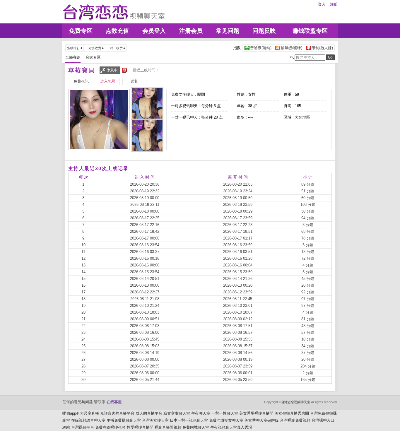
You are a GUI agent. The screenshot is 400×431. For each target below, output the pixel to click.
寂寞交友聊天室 (176, 413)
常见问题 (227, 31)
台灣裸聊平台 (82, 427)
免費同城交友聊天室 (226, 420)
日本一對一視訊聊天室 (189, 420)
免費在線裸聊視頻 (110, 427)
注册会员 (191, 31)
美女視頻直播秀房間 (292, 413)
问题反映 (264, 31)
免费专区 (81, 31)
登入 (322, 4)
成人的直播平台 (149, 413)
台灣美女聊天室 (155, 420)
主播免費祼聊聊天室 (124, 420)
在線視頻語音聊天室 (88, 420)
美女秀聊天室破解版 (262, 420)
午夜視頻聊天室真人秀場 (231, 427)
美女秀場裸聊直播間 (256, 413)
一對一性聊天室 (224, 413)
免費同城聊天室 (195, 427)
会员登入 (154, 31)
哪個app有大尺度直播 (80, 413)
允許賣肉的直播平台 (117, 413)
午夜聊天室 (200, 413)
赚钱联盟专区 (310, 31)
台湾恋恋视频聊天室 (295, 402)
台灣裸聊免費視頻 (295, 420)
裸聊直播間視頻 (168, 427)
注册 (334, 4)
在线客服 (114, 402)
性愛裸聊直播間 (140, 427)
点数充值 (117, 31)
